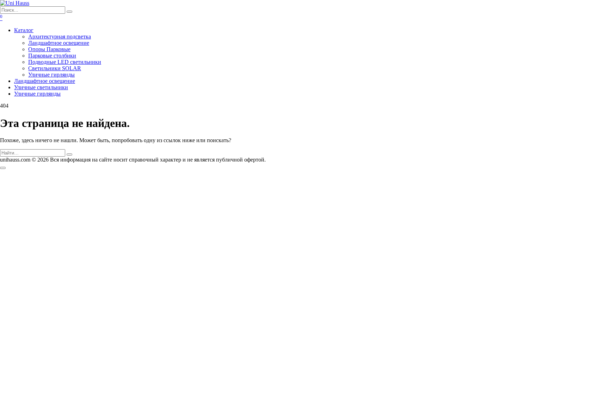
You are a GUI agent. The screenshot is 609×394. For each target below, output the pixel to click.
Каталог (23, 30)
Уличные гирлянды (51, 75)
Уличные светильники (41, 87)
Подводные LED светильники (64, 62)
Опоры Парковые (49, 49)
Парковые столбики (52, 56)
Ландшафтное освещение (58, 43)
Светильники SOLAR (54, 68)
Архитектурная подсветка (59, 37)
